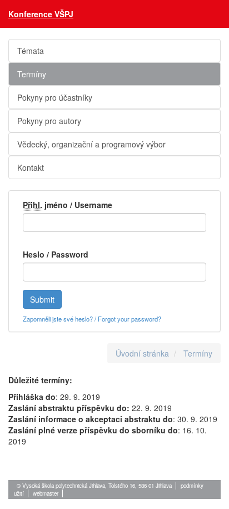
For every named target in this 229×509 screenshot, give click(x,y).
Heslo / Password (55, 254)
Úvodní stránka (142, 353)
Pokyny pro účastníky (54, 97)
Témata (30, 50)
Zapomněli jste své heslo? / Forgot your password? (92, 318)
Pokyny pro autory (49, 120)
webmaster (45, 493)
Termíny (31, 74)
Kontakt (30, 167)
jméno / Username (67, 204)
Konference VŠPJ (40, 13)
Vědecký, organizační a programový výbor (91, 144)
